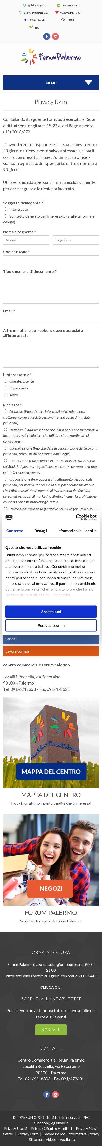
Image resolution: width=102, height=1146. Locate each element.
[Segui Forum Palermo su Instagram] (55, 36)
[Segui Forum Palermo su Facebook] (47, 36)
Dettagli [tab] (40, 530)
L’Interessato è (17, 374)
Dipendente (18, 388)
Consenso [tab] (14, 530)
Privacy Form (28, 1134)
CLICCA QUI (51, 987)
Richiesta (12, 405)
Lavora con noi (17, 651)
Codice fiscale (16, 251)
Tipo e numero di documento (29, 271)
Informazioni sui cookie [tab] (77, 530)
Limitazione (50, 466)
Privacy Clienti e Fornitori (51, 1128)
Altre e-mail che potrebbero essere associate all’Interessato (43, 333)
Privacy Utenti (15, 1128)
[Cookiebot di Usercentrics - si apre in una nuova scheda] (76, 517)
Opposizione (50, 490)
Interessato (18, 209)
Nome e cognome (19, 232)
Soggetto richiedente (23, 202)
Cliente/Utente (21, 381)
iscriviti (51, 1029)
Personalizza (48, 626)
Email (9, 310)
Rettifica (50, 435)
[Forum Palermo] (50, 65)
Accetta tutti (51, 611)
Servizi (10, 638)
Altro (13, 395)
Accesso (46, 417)
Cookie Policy (54, 1134)
